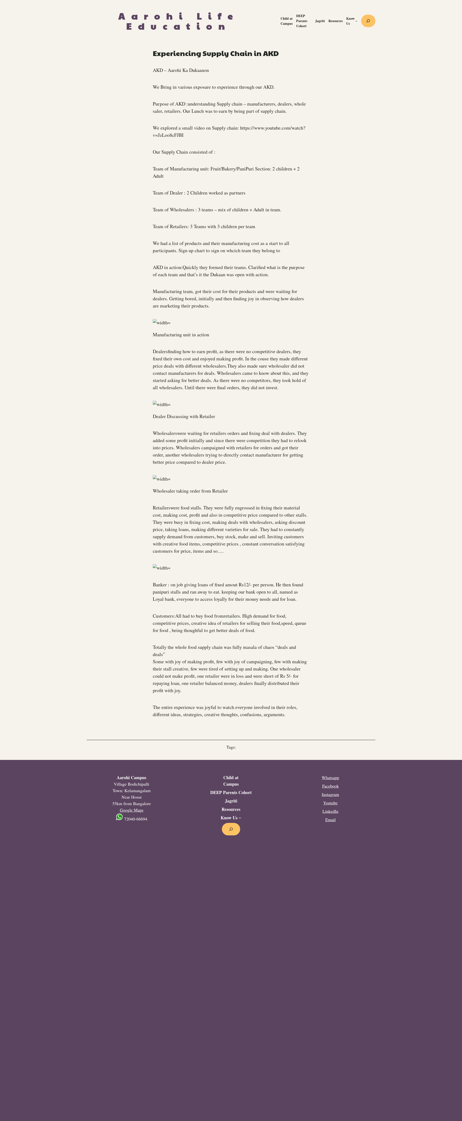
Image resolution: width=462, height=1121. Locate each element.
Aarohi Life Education (178, 20)
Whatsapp (330, 777)
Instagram (330, 794)
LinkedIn (330, 811)
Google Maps (131, 810)
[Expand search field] (368, 21)
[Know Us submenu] (356, 21)
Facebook (330, 786)
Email (330, 819)
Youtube (330, 803)
